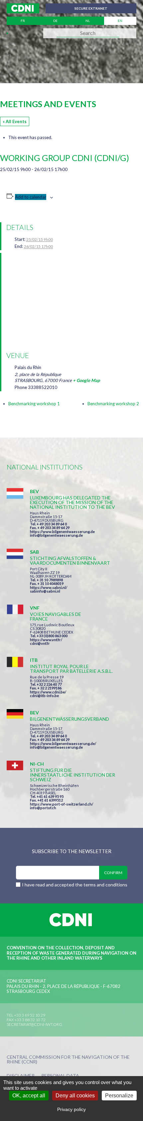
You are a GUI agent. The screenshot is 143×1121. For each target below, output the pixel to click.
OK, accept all (28, 1095)
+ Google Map (86, 380)
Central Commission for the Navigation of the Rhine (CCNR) (68, 1059)
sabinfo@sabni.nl (45, 591)
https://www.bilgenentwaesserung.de (62, 531)
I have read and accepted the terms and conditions (74, 884)
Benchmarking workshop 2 (113, 403)
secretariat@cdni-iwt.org (34, 1024)
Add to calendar (30, 197)
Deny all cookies (75, 1095)
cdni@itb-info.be (44, 695)
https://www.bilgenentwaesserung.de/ (63, 743)
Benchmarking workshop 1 (34, 403)
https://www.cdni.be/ (48, 692)
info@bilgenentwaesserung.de (56, 535)
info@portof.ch (43, 808)
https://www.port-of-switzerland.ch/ (61, 804)
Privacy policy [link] (71, 1109)
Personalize (119, 1095)
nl (87, 21)
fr (23, 21)
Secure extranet (90, 8)
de (55, 21)
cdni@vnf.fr (40, 643)
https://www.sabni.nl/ (48, 587)
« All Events (15, 121)
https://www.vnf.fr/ (46, 640)
